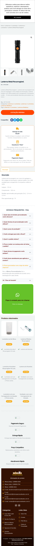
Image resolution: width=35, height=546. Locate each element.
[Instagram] (19, 505)
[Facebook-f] (16, 505)
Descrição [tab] (5, 169)
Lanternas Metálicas (6, 105)
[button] (31, 37)
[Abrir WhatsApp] (30, 541)
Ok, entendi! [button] (17, 17)
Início (2, 25)
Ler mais (9, 344)
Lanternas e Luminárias (11, 25)
